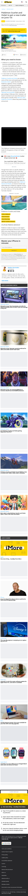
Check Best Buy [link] (6, 219)
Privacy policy (5, 854)
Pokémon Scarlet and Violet (9, 78)
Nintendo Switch (10, 9)
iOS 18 (10, 5)
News (3, 21)
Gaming (3, 9)
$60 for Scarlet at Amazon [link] (8, 221)
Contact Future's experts (7, 851)
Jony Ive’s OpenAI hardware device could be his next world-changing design (15, 829)
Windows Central (5, 884)
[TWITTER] (9, 271)
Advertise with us (6, 878)
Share (5, 54)
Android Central (5, 881)
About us (4, 872)
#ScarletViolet (15, 156)
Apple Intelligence (20, 5)
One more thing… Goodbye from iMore (14, 806)
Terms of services (17, 254)
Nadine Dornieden (11, 21)
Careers (3, 863)
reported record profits (7, 92)
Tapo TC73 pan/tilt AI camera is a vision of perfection (14, 811)
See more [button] (14, 166)
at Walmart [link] (6, 214)
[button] (26, 2)
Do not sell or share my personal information (12, 887)
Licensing (4, 866)
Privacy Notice (19, 255)
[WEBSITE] (11, 271)
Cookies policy (5, 857)
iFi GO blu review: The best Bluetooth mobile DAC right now (14, 823)
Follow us (17, 54)
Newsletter (24, 54)
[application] (14, 136)
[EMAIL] (13, 271)
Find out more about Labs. (14, 31)
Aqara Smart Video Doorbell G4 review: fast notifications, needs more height (14, 817)
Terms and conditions (7, 848)
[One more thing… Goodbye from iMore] (14, 801)
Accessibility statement (7, 860)
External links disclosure (7, 869)
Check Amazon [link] (5, 216)
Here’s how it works (13, 25)
